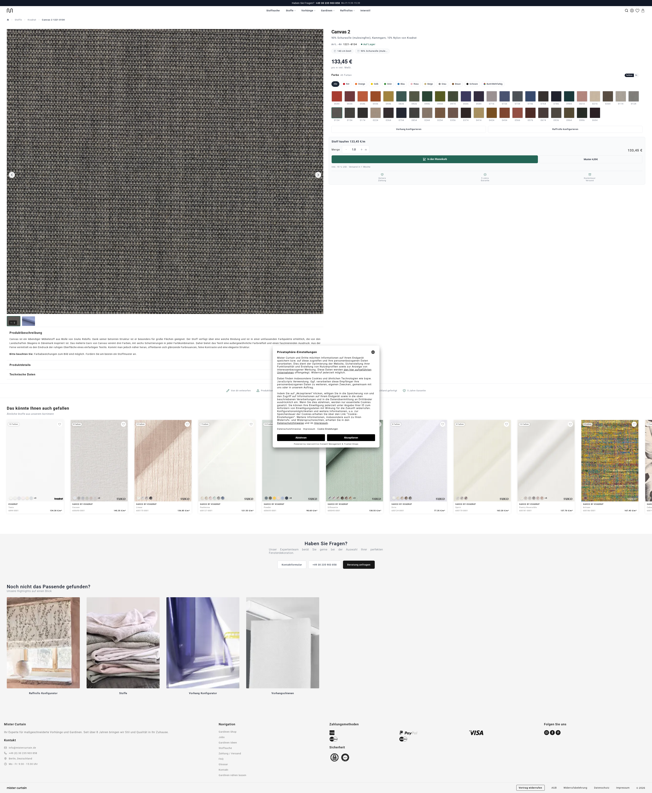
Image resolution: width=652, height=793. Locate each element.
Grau (444, 84)
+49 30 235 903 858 (328, 3)
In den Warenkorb (437, 159)
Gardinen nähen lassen (232, 775)
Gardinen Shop (228, 731)
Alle (335, 84)
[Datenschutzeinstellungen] (7, 791)
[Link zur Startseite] (10, 10)
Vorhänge (307, 10)
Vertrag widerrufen (530, 787)
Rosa (416, 84)
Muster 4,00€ (591, 159)
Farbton (629, 75)
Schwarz (473, 84)
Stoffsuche (273, 10)
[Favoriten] (637, 10)
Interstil (365, 10)
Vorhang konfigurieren (408, 129)
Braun (458, 84)
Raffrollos (346, 10)
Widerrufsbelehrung (575, 787)
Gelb (376, 84)
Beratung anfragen (358, 564)
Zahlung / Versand (230, 753)
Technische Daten (22, 374)
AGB (554, 787)
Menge (487, 149)
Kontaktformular (292, 564)
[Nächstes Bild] (318, 175)
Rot (347, 84)
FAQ (221, 759)
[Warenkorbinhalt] (642, 10)
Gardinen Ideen (228, 742)
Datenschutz (601, 787)
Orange (361, 84)
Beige (430, 84)
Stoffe (290, 10)
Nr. (636, 75)
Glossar (223, 764)
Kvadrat (32, 19)
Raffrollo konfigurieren (565, 129)
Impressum (623, 787)
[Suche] (626, 10)
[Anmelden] (632, 10)
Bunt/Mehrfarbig (494, 84)
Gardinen (326, 10)
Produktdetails (20, 365)
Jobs (222, 737)
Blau (403, 84)
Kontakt (223, 769)
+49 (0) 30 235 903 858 (23, 753)
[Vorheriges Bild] (12, 175)
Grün (389, 84)
